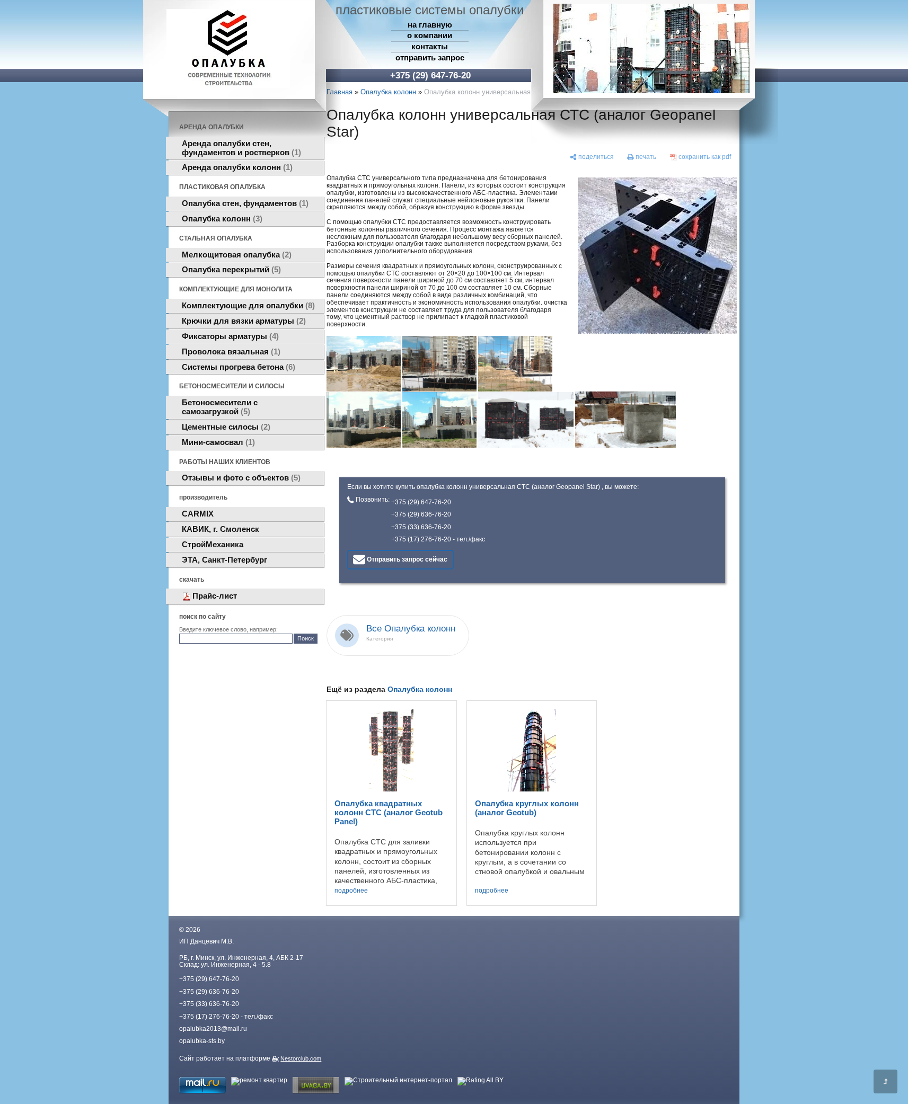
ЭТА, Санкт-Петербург (224, 560)
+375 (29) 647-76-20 (421, 502)
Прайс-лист (214, 596)
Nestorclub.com (300, 1058)
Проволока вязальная (230, 352)
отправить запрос (429, 58)
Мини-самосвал (217, 442)
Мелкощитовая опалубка (235, 255)
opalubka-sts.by (202, 1041)
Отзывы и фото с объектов (240, 478)
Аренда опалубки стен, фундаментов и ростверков (240, 148)
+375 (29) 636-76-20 (421, 514)
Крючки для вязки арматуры (242, 321)
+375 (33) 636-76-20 (421, 527)
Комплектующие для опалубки (247, 305)
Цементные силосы (225, 427)
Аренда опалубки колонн (236, 167)
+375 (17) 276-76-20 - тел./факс (438, 539)
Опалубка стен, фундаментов (244, 203)
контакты (429, 46)
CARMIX (198, 514)
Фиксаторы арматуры (229, 336)
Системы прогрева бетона (237, 367)
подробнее (351, 890)
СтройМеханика (212, 544)
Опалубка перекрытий (230, 269)
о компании (429, 35)
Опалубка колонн (221, 219)
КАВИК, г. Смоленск (220, 529)
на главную (430, 25)
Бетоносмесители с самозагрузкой (220, 407)
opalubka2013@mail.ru (213, 1028)
